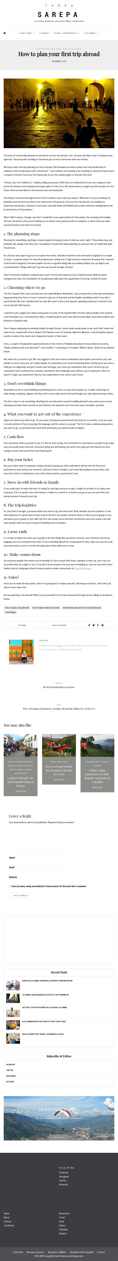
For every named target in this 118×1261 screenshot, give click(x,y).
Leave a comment (59, 625)
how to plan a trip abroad (17, 607)
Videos (62, 1225)
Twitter (9, 1070)
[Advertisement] (59, 939)
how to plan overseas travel (46, 607)
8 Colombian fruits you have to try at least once (44, 1021)
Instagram (11, 1076)
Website (13, 877)
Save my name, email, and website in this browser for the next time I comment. (49, 886)
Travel (58, 49)
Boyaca (12, 762)
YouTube (10, 1081)
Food (61, 1221)
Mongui (13, 770)
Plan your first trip (46, 49)
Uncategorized (20, 773)
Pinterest (63, 1184)
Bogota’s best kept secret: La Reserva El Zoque (43, 1034)
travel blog (10, 612)
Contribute (9, 1225)
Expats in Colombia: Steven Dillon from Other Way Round (47, 981)
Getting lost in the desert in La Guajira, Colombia (44, 1007)
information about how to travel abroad (82, 607)
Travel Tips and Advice (71, 49)
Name (12, 857)
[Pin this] (102, 625)
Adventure (64, 1213)
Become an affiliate (57, 1252)
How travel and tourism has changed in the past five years (59, 770)
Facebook (10, 1064)
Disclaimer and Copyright (82, 1252)
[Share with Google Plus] (98, 625)
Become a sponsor (35, 1252)
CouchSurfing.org (82, 568)
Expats (97, 762)
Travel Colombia (24, 770)
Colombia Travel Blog (23, 766)
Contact (8, 1221)
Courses (44, 33)
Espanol (63, 1233)
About (7, 1217)
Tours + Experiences (65, 33)
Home (6, 1213)
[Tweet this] (93, 625)
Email (12, 867)
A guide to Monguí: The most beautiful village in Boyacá (20, 781)
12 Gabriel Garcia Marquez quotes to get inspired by (45, 995)
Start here (25, 33)
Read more (59, 1137)
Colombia (90, 33)
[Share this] (89, 625)
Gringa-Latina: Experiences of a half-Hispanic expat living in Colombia (97, 776)
